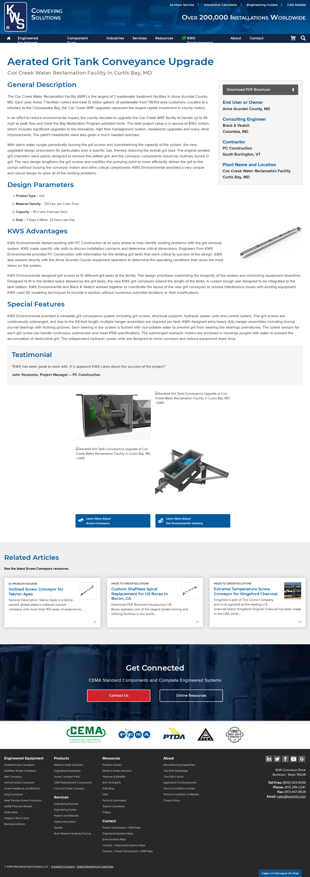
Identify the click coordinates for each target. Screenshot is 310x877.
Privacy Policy (171, 800)
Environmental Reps (114, 839)
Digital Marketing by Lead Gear (95, 867)
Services (139, 38)
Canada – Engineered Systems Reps (123, 845)
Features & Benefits (113, 777)
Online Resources (191, 696)
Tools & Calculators (113, 806)
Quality (58, 828)
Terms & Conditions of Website (181, 795)
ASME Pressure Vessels (18, 806)
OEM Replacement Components (73, 783)
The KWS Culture (173, 777)
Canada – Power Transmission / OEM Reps (127, 851)
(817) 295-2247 (295, 787)
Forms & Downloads (114, 800)
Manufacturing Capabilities (179, 765)
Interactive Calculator (220, 5)
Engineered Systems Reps (117, 834)
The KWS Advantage (175, 771)
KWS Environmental (200, 39)
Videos (106, 812)
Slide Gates (11, 812)
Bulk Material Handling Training (72, 834)
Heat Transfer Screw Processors (23, 800)
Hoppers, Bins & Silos (16, 818)
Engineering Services (66, 804)
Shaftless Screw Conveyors (20, 771)
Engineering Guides (262, 5)
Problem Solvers (112, 765)
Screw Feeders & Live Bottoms (22, 788)
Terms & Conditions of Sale (179, 788)
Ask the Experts (111, 783)
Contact (257, 38)
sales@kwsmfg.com (291, 796)
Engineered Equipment (28, 39)
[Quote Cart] (291, 38)
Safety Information (65, 822)
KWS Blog (108, 788)
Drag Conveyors (13, 795)
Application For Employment (180, 783)
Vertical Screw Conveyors (19, 783)
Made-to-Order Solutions (68, 765)
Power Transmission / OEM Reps (121, 828)
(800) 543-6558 (294, 782)
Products (61, 758)
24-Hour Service (182, 5)
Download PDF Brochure (248, 90)
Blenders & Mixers (14, 824)
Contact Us (118, 696)
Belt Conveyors (13, 777)
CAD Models (296, 5)
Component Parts (77, 39)
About (235, 38)
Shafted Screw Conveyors (19, 765)
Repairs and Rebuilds (66, 816)
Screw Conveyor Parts (67, 777)
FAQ (105, 795)
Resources (164, 38)
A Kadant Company (62, 867)
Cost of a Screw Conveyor (69, 788)
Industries (115, 38)
